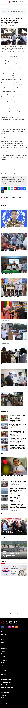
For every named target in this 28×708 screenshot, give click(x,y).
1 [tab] (9, 536)
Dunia (2, 665)
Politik (3, 662)
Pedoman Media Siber (7, 687)
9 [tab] (22, 559)
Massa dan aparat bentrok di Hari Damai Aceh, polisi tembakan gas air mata (17, 440)
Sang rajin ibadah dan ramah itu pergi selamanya (12, 226)
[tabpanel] (14, 526)
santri (14, 197)
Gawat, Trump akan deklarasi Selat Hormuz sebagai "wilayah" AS (17, 490)
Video (3, 537)
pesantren (5, 200)
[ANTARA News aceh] (15, 2)
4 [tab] (16, 536)
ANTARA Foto (5, 692)
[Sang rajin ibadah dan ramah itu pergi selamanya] (14, 218)
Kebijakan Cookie (6, 682)
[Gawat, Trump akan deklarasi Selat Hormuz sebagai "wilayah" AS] (4, 490)
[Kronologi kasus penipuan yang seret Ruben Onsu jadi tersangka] (4, 433)
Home (5, 10)
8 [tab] (19, 559)
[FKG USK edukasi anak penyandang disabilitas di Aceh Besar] (14, 241)
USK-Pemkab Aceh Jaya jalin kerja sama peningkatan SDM (13, 272)
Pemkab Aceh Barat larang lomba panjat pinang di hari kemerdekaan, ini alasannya (17, 447)
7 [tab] (17, 559)
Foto (2, 514)
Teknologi (4, 648)
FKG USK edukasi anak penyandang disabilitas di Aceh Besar (12, 249)
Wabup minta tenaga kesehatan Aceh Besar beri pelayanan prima (12, 362)
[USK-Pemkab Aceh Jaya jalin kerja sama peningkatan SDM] (14, 264)
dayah (19, 197)
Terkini (3, 631)
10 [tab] (24, 559)
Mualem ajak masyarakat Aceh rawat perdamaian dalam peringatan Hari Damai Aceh (17, 507)
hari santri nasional (16, 200)
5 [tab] (18, 536)
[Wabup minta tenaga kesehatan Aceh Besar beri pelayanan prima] (14, 354)
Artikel (3, 668)
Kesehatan (4, 660)
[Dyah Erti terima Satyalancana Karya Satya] (14, 310)
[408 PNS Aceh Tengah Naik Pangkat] (12, 399)
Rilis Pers (3, 670)
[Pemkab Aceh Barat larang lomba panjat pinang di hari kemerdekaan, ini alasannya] (4, 447)
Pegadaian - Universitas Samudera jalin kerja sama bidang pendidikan (13, 295)
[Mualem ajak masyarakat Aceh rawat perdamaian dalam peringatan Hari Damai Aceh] (4, 506)
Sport (2, 653)
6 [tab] (15, 559)
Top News (4, 453)
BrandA (3, 690)
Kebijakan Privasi (6, 679)
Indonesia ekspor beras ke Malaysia (13, 608)
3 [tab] (14, 536)
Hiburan (3, 651)
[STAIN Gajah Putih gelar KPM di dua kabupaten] (14, 331)
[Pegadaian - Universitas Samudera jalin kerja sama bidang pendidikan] (14, 287)
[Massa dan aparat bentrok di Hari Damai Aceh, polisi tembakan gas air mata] (4, 440)
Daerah (11, 10)
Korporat (3, 695)
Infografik (4, 561)
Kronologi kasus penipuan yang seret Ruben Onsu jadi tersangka (17, 433)
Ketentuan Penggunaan (8, 677)
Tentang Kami (5, 684)
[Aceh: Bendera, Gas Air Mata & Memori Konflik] (4, 426)
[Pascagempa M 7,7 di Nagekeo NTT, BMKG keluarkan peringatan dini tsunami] (4, 498)
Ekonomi (3, 656)
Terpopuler (4, 411)
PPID (2, 697)
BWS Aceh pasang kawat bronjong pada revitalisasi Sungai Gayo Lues (12, 553)
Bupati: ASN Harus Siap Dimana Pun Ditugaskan (11, 385)
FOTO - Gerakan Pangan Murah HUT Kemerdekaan (12, 530)
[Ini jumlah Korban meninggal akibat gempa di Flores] (4, 483)
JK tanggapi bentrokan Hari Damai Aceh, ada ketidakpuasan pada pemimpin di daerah (13, 475)
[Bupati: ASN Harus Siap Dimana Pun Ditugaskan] (14, 377)
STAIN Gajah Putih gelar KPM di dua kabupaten (11, 340)
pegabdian (7, 197)
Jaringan (3, 674)
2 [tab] (12, 536)
